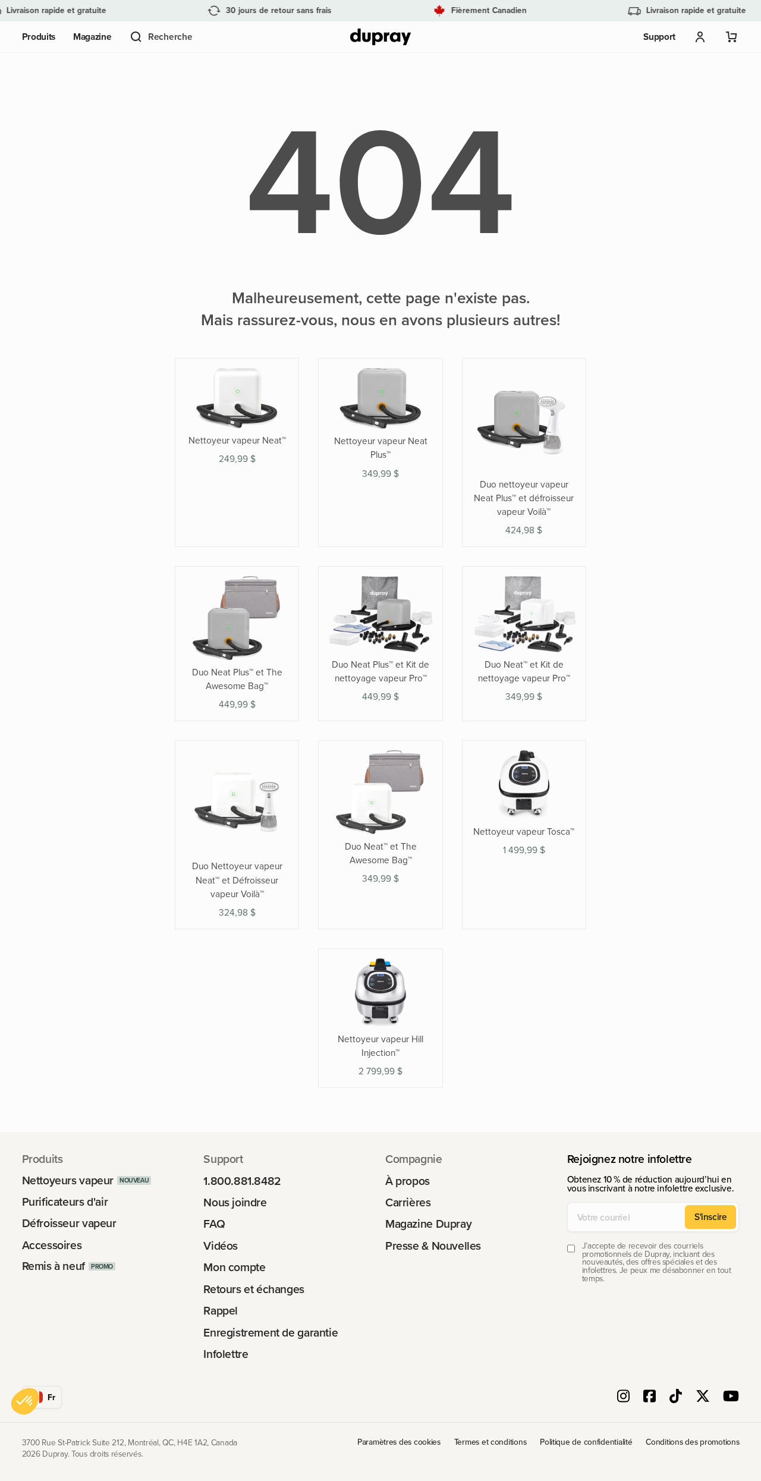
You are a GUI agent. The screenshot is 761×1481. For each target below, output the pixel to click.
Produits (39, 36)
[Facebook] (649, 1397)
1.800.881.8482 (242, 1181)
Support (659, 36)
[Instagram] (623, 1397)
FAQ (214, 1224)
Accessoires (52, 1245)
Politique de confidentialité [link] (586, 1442)
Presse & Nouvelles (433, 1246)
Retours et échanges (253, 1289)
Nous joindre (234, 1202)
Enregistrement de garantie (270, 1332)
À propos (407, 1181)
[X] (703, 1397)
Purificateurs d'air (65, 1202)
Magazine (92, 36)
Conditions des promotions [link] (692, 1442)
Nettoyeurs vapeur (68, 1180)
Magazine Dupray (428, 1224)
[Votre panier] (732, 36)
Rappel (220, 1310)
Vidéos (220, 1246)
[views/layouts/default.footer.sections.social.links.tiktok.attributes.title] (675, 1397)
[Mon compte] (700, 36)
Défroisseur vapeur (69, 1223)
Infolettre (225, 1354)
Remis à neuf (53, 1266)
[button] (160, 36)
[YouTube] (731, 1397)
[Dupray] (380, 37)
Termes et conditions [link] (490, 1442)
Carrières (408, 1202)
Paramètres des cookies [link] (399, 1442)
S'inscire (710, 1216)
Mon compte (234, 1267)
